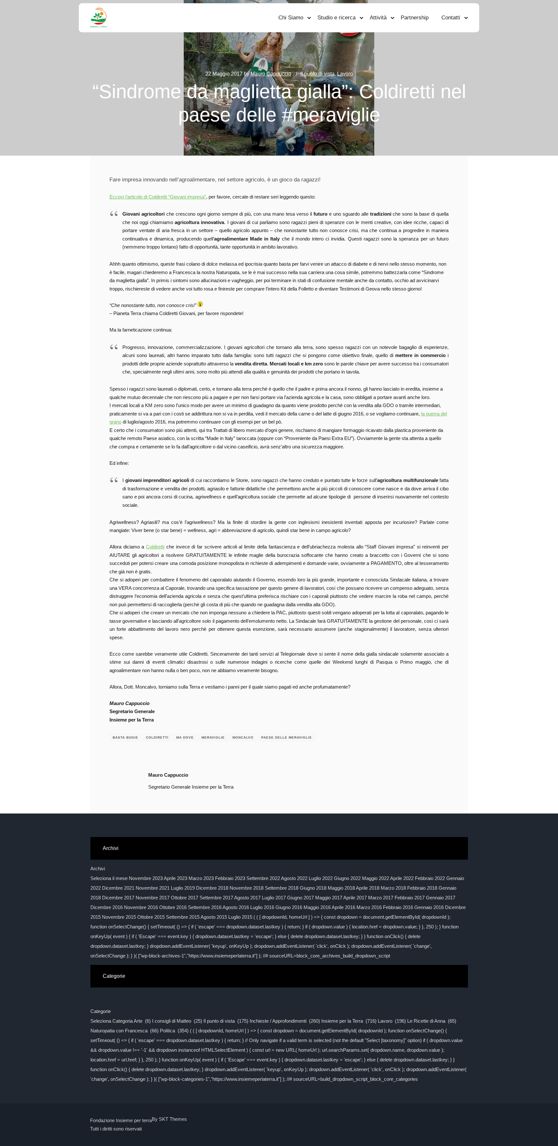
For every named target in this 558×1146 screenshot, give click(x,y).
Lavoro (345, 74)
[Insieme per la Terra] (99, 17)
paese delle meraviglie (286, 737)
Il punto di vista (317, 74)
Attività (378, 18)
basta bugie (125, 737)
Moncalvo (242, 737)
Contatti (450, 18)
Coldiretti (155, 546)
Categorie (100, 1011)
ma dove (185, 737)
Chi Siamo (290, 18)
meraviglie (213, 737)
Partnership (415, 18)
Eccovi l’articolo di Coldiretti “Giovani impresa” (157, 197)
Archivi (97, 868)
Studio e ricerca (336, 18)
